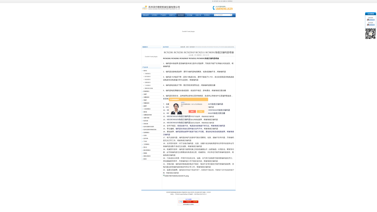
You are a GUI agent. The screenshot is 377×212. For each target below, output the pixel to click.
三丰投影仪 (148, 85)
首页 (187, 47)
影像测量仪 (146, 91)
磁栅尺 (145, 106)
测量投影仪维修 (149, 88)
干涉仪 (145, 141)
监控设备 (145, 138)
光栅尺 (145, 94)
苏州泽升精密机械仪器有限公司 (165, 9)
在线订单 (198, 15)
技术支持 (181, 15)
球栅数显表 (146, 103)
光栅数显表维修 (147, 115)
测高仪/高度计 (147, 156)
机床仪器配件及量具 (148, 126)
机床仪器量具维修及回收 (149, 129)
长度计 (145, 135)
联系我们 (230, 1)
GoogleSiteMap (183, 194)
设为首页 (216, 1)
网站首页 (146, 15)
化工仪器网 (188, 199)
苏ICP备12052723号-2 (200, 194)
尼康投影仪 (148, 82)
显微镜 (145, 153)
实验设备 (145, 123)
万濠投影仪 (148, 73)
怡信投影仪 (148, 79)
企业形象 (189, 15)
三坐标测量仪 (147, 109)
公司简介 (154, 15)
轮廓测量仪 (146, 132)
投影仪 (145, 70)
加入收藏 (223, 1)
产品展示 (163, 15)
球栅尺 (145, 100)
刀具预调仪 (146, 144)
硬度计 (145, 159)
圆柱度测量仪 (147, 150)
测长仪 (145, 147)
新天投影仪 (148, 76)
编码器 (145, 112)
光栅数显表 (146, 97)
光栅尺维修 (146, 117)
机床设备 (145, 120)
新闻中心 (172, 15)
